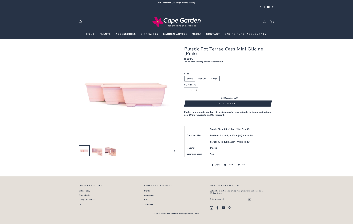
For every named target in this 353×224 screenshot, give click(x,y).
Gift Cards (149, 34)
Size (187, 74)
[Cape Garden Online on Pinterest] (229, 208)
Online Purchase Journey (246, 34)
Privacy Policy (84, 195)
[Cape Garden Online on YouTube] (223, 208)
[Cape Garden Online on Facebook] (217, 208)
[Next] (173, 150)
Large (214, 78)
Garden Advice (175, 34)
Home (90, 34)
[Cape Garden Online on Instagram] (211, 208)
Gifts (146, 199)
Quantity (190, 85)
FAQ (80, 204)
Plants (105, 34)
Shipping (199, 62)
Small (190, 78)
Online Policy (84, 191)
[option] (176, 2)
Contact (213, 34)
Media (196, 34)
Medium (202, 78)
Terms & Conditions (87, 199)
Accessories (126, 34)
